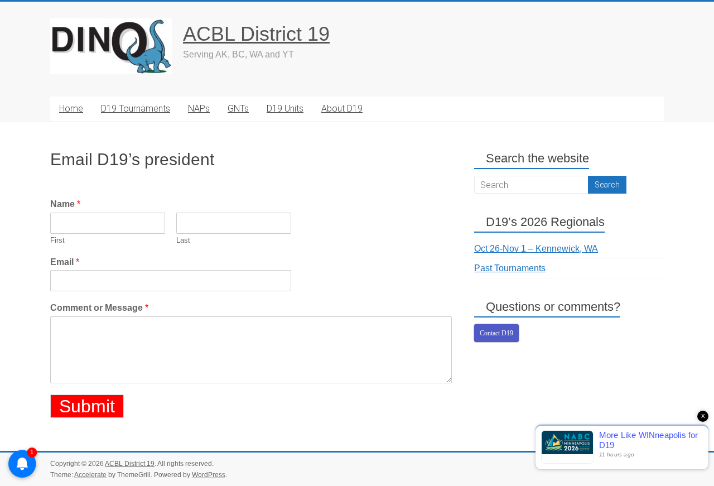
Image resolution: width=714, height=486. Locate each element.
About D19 (342, 108)
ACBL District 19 (256, 33)
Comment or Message (99, 307)
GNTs (238, 108)
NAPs (199, 108)
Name (65, 204)
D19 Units (285, 108)
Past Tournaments (510, 268)
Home (71, 108)
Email (64, 262)
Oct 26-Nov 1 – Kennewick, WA (536, 248)
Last (183, 240)
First (57, 240)
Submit (87, 406)
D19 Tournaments (135, 108)
